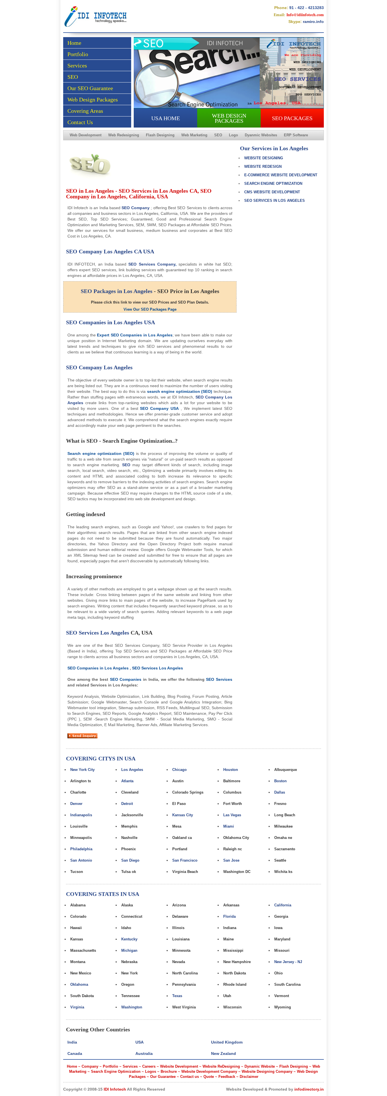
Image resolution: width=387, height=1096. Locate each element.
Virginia (77, 1007)
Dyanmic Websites (261, 135)
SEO (72, 77)
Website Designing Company (267, 1071)
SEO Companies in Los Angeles (104, 322)
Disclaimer (249, 1076)
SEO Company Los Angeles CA (104, 251)
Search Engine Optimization (116, 1071)
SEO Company (135, 207)
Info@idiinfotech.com (305, 15)
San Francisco (184, 860)
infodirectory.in (309, 1089)
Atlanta (127, 781)
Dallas (279, 792)
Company (90, 1066)
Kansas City (182, 815)
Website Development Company (209, 1071)
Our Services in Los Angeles (274, 148)
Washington (131, 1007)
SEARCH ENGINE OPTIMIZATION (273, 183)
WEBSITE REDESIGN (263, 166)
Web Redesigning (123, 135)
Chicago (179, 770)
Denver (76, 804)
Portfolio (77, 54)
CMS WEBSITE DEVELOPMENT (272, 192)
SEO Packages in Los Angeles (116, 291)
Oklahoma (79, 984)
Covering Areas (85, 111)
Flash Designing (160, 135)
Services (77, 65)
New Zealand (223, 1053)
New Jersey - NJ (288, 962)
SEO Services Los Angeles (97, 632)
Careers (149, 1066)
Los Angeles (132, 770)
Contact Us (80, 122)
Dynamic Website (259, 1066)
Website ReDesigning (221, 1066)
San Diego (130, 860)
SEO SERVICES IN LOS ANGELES (274, 200)
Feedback (226, 1076)
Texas (177, 996)
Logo (233, 135)
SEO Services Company (151, 264)
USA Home (165, 118)
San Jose (231, 860)
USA (148, 251)
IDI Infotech (115, 1089)
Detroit (127, 804)
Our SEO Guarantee (90, 88)
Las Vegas (232, 815)
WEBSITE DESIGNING (263, 158)
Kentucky (129, 939)
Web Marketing (194, 135)
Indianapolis (81, 815)
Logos (150, 1071)
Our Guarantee (163, 1076)
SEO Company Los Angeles (99, 367)
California (282, 905)
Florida (229, 916)
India (72, 1042)
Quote (208, 1076)
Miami (228, 826)
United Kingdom (227, 1042)
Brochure (169, 1071)
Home (74, 43)
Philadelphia (81, 849)
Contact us (189, 1076)
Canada (74, 1053)
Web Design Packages (92, 99)
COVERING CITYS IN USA (100, 758)
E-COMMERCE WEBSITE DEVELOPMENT (280, 175)
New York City (82, 770)
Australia (144, 1053)
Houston (230, 770)
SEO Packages (292, 118)
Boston (280, 781)
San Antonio (81, 860)
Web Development (85, 135)
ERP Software (296, 135)
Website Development (179, 1066)
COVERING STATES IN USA (102, 894)
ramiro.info (313, 21)
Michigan (129, 950)
